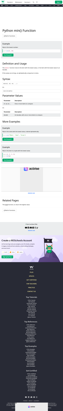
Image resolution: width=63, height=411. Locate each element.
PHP (42, 5)
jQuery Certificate (31, 384)
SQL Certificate (31, 380)
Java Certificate (31, 386)
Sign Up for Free (7, 257)
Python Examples (30, 357)
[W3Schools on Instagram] (35, 228)
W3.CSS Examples (30, 358)
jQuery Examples (30, 366)
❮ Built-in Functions (9, 36)
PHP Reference (31, 335)
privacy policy (53, 405)
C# (54, 5)
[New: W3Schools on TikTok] (37, 228)
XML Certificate (31, 390)
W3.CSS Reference (30, 332)
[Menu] (2, 5)
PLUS (31, 272)
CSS (12, 5)
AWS (58, 5)
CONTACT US (31, 291)
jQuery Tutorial (31, 317)
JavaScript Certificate (31, 377)
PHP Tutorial (31, 312)
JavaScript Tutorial (31, 303)
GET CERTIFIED (32, 280)
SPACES (31, 276)
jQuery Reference (30, 341)
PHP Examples (30, 361)
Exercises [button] (27, 2)
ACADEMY (36, 400)
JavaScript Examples (30, 352)
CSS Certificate (31, 375)
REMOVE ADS (31, 193)
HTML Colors (30, 337)
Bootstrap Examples (30, 360)
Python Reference (30, 331)
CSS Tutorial (31, 302)
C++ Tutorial (31, 315)
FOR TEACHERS (32, 284)
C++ (50, 5)
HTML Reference (31, 324)
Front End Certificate (31, 378)
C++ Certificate (31, 387)
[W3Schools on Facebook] (33, 228)
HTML (6, 5)
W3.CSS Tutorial (31, 309)
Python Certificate (31, 381)
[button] (33, 2)
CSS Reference (30, 326)
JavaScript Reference (30, 328)
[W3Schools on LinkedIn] (28, 228)
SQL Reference (31, 329)
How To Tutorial (31, 305)
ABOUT (30, 400)
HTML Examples (31, 349)
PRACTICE (31, 287)
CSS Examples (30, 351)
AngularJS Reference (30, 340)
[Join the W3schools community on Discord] (31, 228)
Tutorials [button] (9, 2)
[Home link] (3, 2)
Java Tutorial (31, 314)
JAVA (37, 5)
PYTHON (31, 5)
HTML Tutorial (31, 300)
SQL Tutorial (31, 306)
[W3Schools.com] (31, 268)
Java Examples (31, 363)
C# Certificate (31, 389)
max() (6, 205)
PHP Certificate (31, 383)
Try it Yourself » (8, 55)
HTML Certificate (31, 374)
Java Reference (31, 338)
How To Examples (30, 354)
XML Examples (30, 364)
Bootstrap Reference (30, 334)
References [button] (18, 2)
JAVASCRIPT (18, 5)
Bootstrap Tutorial (31, 311)
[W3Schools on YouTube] (26, 228)
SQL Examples (30, 355)
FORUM (25, 400)
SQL (25, 5)
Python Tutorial (31, 308)
